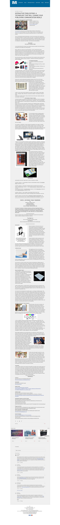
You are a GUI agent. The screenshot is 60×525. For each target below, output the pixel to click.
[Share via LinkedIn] (19, 421)
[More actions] (44, 11)
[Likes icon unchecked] (17, 462)
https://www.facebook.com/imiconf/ (31, 513)
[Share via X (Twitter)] (17, 421)
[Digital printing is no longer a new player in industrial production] (30, 433)
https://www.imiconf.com (34, 510)
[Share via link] (21, 421)
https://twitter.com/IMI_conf (32, 512)
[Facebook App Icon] (29, 515)
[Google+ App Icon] (31, 515)
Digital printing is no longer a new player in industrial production (29, 438)
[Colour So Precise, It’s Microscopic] (17, 433)
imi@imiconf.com (25, 510)
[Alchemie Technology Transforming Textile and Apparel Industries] (43, 433)
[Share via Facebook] (15, 421)
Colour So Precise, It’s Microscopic (15, 438)
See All (48, 428)
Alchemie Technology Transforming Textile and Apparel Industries (42, 438)
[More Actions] (44, 455)
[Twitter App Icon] (30, 515)
